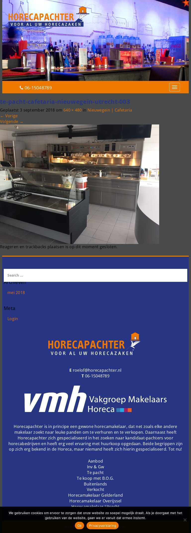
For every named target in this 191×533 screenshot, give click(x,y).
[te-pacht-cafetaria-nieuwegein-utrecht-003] (79, 183)
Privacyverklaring (102, 526)
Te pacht (95, 472)
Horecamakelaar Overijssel (95, 501)
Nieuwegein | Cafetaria (110, 110)
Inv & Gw (95, 467)
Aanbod (95, 461)
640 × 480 (72, 110)
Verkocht (95, 489)
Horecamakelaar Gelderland (95, 495)
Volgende (11, 121)
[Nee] (184, 519)
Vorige (9, 115)
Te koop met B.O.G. (95, 478)
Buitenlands (95, 484)
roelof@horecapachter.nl (97, 370)
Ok (79, 526)
